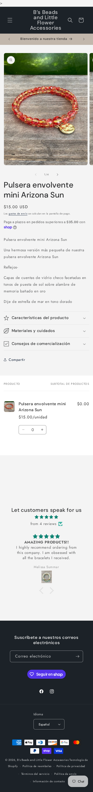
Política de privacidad (71, 766)
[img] (46, 517)
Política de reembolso (37, 766)
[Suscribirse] (77, 656)
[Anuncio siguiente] (83, 39)
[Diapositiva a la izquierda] (35, 174)
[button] (9, 20)
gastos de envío (18, 213)
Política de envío (65, 774)
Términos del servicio (35, 774)
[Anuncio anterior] (9, 39)
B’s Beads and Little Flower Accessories (43, 760)
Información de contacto (49, 781)
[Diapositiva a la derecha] (57, 174)
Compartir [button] (17, 359)
